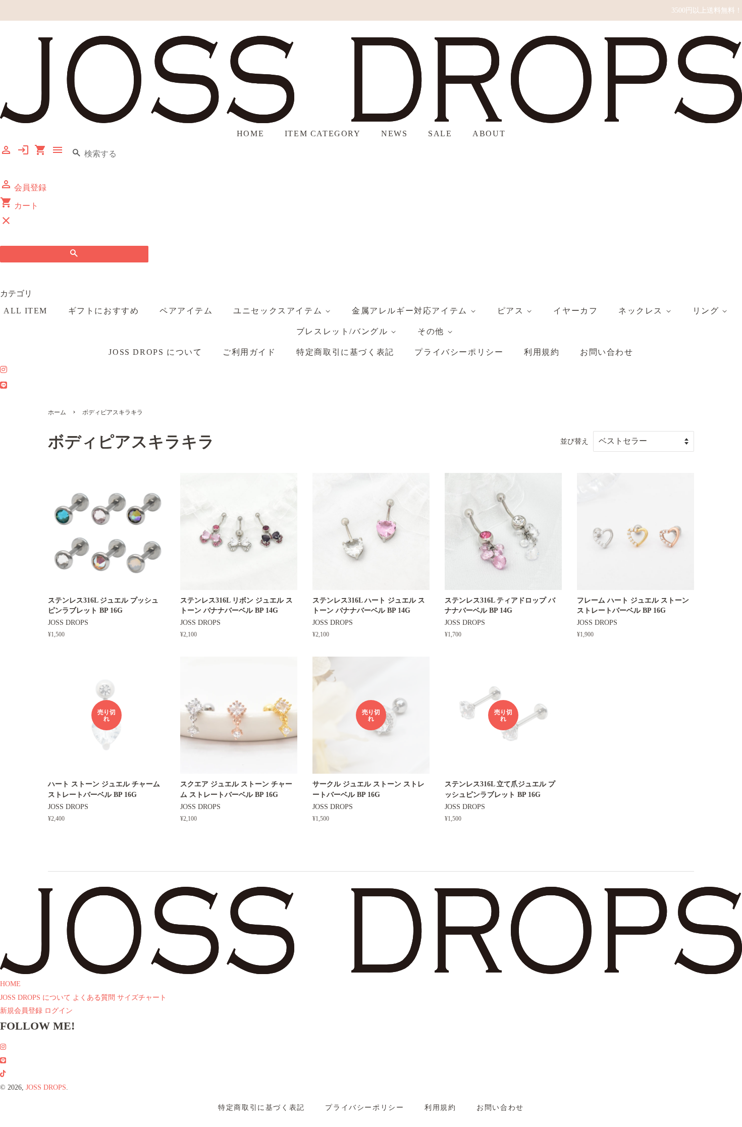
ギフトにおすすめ (103, 310)
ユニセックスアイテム (279, 310)
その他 (432, 331)
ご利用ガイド (249, 352)
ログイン (58, 1010)
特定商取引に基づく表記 (345, 352)
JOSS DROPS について (155, 352)
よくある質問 (94, 997)
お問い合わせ (606, 352)
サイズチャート (142, 997)
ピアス (511, 310)
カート (19, 205)
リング (707, 310)
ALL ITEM (25, 310)
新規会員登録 (21, 1010)
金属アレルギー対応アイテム (411, 310)
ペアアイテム (186, 310)
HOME (250, 133)
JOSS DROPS (46, 1087)
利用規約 (541, 352)
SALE (440, 133)
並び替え (574, 441)
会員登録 (23, 187)
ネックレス (642, 310)
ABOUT (488, 133)
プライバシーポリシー (458, 352)
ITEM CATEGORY (323, 133)
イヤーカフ (575, 310)
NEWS (394, 133)
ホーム (57, 412)
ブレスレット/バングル (343, 331)
